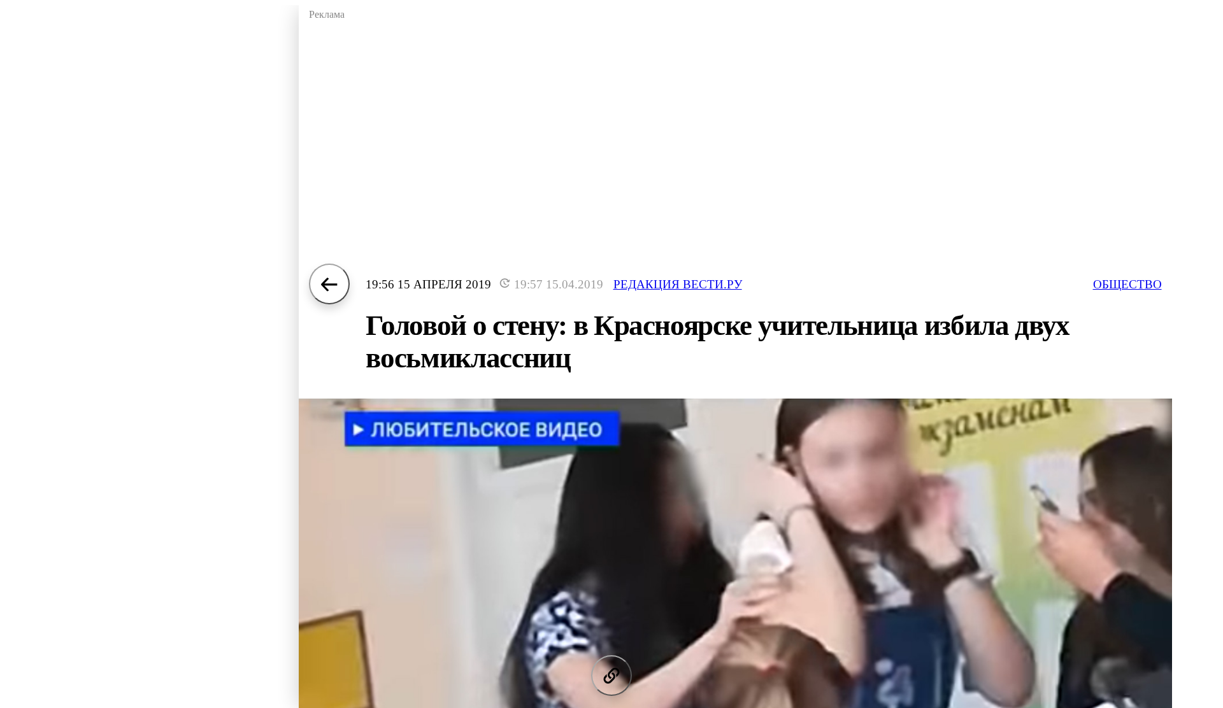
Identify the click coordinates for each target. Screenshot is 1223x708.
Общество (1127, 284)
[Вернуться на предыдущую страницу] (329, 284)
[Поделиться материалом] (611, 675)
